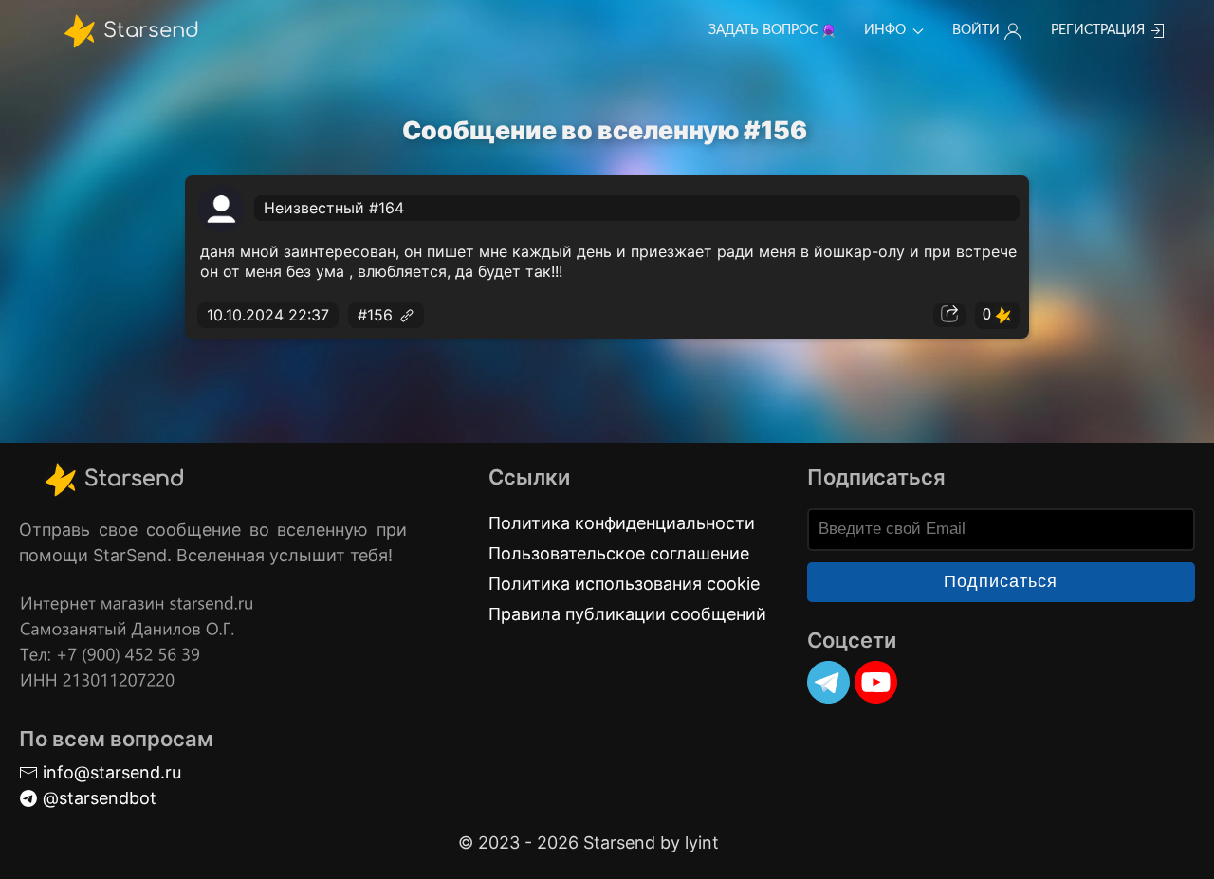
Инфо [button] (885, 30)
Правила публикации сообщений (627, 614)
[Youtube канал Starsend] (876, 682)
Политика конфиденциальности (621, 523)
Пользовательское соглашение (618, 553)
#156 (377, 314)
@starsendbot (97, 798)
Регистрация (1098, 30)
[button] (949, 315)
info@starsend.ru (109, 772)
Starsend (148, 29)
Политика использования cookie (624, 584)
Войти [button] (976, 30)
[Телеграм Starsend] (828, 682)
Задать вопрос (763, 30)
